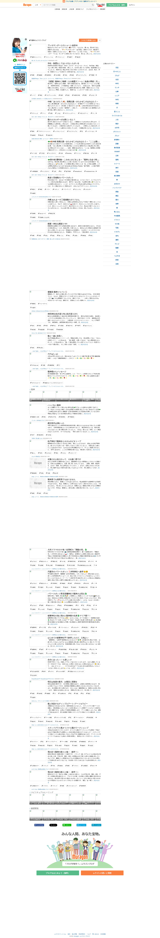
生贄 (49, 473)
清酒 (33, 693)
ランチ (117, 87)
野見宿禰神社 (69, 605)
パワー (48, 189)
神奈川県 (50, 721)
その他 (117, 224)
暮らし (33, 453)
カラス (52, 671)
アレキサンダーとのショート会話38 (63, 45)
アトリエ (78, 153)
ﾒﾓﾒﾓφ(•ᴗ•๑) (53, 353)
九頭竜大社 (63, 693)
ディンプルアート (36, 717)
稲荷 (40, 493)
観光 (60, 605)
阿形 (40, 325)
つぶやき (117, 256)
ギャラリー (35, 741)
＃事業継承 (35, 171)
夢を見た (41, 347)
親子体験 (74, 741)
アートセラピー (79, 717)
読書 (117, 144)
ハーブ (33, 95)
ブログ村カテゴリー (92, 9)
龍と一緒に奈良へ (55, 335)
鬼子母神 (68, 171)
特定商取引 (82, 934)
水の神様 (58, 75)
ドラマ (92, 561)
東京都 (33, 329)
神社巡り (78, 583)
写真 (117, 228)
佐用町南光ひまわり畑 (85, 565)
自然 (117, 264)
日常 (117, 156)
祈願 (40, 235)
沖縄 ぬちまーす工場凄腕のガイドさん (64, 199)
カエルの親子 (61, 671)
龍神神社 (48, 75)
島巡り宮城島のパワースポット (61, 177)
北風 (51, 113)
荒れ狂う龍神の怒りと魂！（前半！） (63, 772)
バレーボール (43, 303)
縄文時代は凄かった (56, 423)
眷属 (33, 493)
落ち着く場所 (74, 649)
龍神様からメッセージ (57, 371)
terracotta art (78, 171)
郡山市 (41, 135)
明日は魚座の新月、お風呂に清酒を (62, 681)
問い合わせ (95, 934)
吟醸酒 (48, 693)
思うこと (117, 111)
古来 (61, 153)
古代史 (49, 435)
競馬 (117, 160)
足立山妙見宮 (35, 671)
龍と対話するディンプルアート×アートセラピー (68, 703)
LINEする (67, 825)
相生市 (66, 587)
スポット (56, 189)
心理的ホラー (35, 765)
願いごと (61, 235)
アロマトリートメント (45, 131)
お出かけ (117, 184)
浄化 (66, 75)
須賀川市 (50, 135)
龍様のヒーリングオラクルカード (54, 383)
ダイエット (117, 131)
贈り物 (87, 153)
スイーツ (117, 164)
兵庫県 (33, 587)
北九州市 (34, 675)
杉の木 (87, 583)
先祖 (53, 235)
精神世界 (83, 786)
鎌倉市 (83, 745)
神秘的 (63, 583)
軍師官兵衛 (72, 561)
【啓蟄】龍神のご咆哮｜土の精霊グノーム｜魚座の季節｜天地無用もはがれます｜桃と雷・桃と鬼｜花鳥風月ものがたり (98, 81)
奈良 (33, 347)
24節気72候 (77, 95)
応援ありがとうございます (76, 671)
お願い (76, 235)
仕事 (117, 91)
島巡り (33, 189)
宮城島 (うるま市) (44, 217)
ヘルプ (89, 934)
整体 (33, 131)
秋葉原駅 (42, 329)
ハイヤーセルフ (91, 131)
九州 (55, 171)
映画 (117, 103)
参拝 (70, 583)
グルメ (117, 136)
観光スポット (44, 561)
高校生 (61, 765)
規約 (69, 934)
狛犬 (33, 325)
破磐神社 (34, 627)
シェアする (40, 825)
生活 (117, 79)
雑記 (117, 196)
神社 (91, 235)
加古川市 (86, 609)
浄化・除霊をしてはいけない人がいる (63, 63)
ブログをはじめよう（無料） (58, 873)
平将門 (78, 325)
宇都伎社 (71, 417)
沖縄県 (33, 193)
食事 (117, 204)
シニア (117, 95)
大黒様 (61, 325)
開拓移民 (34, 473)
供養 (33, 235)
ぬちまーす (43, 213)
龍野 (42, 605)
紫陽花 (33, 303)
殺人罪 (56, 473)
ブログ (117, 75)
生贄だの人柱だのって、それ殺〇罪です (64, 459)
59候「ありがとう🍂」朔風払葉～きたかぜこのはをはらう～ (73, 101)
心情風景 (85, 765)
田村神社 (62, 417)
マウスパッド (60, 57)
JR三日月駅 (72, 565)
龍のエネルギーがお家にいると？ (61, 119)
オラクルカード (36, 383)
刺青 (68, 765)
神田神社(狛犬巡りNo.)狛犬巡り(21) (63, 313)
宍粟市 (41, 587)
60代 (117, 83)
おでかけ (48, 453)
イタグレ (117, 232)
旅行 (117, 168)
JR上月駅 (50, 565)
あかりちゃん (88, 325)
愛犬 (117, 200)
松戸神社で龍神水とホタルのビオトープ (64, 441)
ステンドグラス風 (61, 717)
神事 (33, 75)
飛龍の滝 (54, 561)
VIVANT (117, 151)
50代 (41, 453)
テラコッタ (35, 113)
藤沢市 (67, 721)
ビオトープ (73, 453)
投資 (117, 172)
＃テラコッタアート (70, 113)
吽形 (46, 325)
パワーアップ (67, 189)
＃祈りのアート (84, 113)
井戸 (33, 435)
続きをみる (97, 54)
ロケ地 (63, 561)
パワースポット (64, 627)
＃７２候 (34, 153)
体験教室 (83, 741)
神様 (41, 189)
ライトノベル (49, 57)
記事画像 (57, 9)
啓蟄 (85, 95)
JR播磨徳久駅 (60, 565)
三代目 (43, 153)
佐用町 (33, 565)
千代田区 (51, 329)
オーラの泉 (53, 627)
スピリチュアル (82, 75)
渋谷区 (91, 745)
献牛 (44, 671)
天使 (46, 493)
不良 (53, 765)
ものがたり (94, 95)
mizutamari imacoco (91, 171)
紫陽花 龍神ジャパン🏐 (57, 291)
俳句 (117, 236)
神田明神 (60, 329)
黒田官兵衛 (83, 561)
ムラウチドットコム (60, 934)
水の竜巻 (94, 765)
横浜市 (33, 721)
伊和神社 (54, 583)
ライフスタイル (117, 115)
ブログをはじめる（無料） (117, 5)
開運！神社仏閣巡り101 (57, 223)
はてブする (82, 825)
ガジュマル (78, 189)
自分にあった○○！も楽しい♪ (59, 659)
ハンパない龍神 (54, 405)
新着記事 (64, 9)
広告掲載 (103, 934)
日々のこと (117, 71)
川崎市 (83, 721)
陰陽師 (40, 75)
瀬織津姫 (51, 365)
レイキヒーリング (59, 131)
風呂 (89, 693)
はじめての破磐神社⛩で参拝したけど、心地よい (68, 637)
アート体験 (49, 717)
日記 (117, 67)
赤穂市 (74, 587)
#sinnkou (69, 153)
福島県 (33, 135)
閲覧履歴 (102, 9)
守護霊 (92, 75)
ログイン (132, 5)
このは (58, 113)
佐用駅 (41, 565)
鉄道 (117, 260)
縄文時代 (41, 435)
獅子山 (54, 325)
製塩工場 (52, 213)
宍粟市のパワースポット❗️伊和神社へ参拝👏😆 (68, 571)
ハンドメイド (117, 188)
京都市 (33, 697)
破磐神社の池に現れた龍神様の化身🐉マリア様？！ (69, 615)
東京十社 (70, 325)
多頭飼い (117, 139)
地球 (61, 95)
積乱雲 (78, 57)
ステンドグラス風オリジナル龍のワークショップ (68, 727)
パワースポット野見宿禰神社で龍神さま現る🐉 (67, 593)
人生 (117, 119)
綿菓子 (70, 57)
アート (44, 113)
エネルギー (88, 189)
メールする (97, 825)
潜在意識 (90, 717)
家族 (117, 192)
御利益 (84, 235)
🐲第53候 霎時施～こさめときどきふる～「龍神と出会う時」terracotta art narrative (83, 159)
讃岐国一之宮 (35, 417)
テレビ (117, 244)
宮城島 (33, 213)
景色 (89, 605)
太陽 (44, 365)
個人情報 (74, 934)
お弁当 (117, 127)
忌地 (42, 473)
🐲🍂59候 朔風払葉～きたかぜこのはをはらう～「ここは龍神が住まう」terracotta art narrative (88, 141)
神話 (41, 95)
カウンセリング (72, 786)
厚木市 (41, 721)
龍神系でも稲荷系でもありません (61, 479)
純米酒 (40, 693)
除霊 (72, 75)
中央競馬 (117, 216)
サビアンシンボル (51, 95)
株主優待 (117, 176)
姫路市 (58, 587)
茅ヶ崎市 (59, 721)
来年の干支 (53, 417)
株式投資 (117, 148)
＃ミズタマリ (52, 153)
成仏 (46, 235)
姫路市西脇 (63, 649)
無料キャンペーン (36, 57)
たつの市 (50, 587)
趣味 (117, 240)
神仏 (69, 235)
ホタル (64, 453)
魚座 (68, 95)
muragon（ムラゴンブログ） (82, 936)
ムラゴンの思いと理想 (102, 873)
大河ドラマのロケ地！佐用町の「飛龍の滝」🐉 (67, 549)
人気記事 (71, 9)
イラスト (76, 765)
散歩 (117, 124)
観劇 (117, 248)
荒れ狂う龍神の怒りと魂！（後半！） (63, 751)
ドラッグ (45, 765)
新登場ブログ (80, 9)
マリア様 (43, 627)
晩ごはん (117, 212)
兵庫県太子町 (84, 587)
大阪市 (33, 307)
